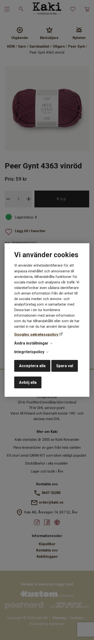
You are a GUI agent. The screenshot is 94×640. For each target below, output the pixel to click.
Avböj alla (28, 382)
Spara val (64, 366)
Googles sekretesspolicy (36, 334)
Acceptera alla (32, 366)
